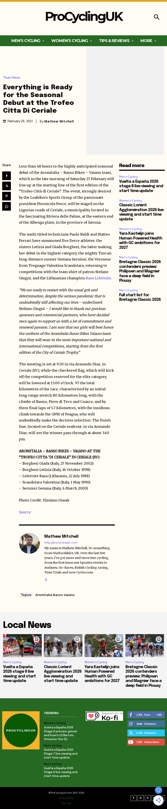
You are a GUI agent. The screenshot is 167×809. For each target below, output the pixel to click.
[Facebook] (6, 175)
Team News (11, 77)
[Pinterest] (6, 196)
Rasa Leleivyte (98, 278)
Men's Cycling (128, 177)
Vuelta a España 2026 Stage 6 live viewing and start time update (60, 772)
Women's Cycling (130, 200)
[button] (156, 17)
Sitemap (66, 803)
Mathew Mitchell (59, 121)
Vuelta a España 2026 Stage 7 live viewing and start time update (60, 754)
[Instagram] (141, 798)
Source (25, 512)
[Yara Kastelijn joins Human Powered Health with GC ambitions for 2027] (104, 645)
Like (159, 714)
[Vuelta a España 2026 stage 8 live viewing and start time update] (22, 645)
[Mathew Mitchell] (29, 557)
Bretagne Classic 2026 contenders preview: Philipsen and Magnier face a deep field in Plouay (140, 271)
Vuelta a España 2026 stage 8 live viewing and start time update (141, 186)
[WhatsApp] (6, 206)
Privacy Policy (66, 797)
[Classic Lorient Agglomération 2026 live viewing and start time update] (63, 645)
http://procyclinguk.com (61, 542)
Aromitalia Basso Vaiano (55, 595)
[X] (6, 186)
